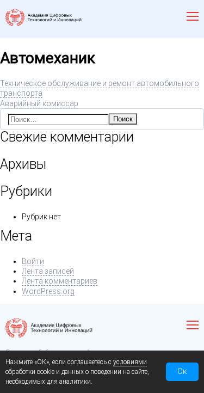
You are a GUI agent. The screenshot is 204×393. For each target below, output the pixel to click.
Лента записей (48, 271)
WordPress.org (48, 291)
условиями (130, 362)
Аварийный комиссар (39, 103)
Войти (33, 261)
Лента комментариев (59, 281)
